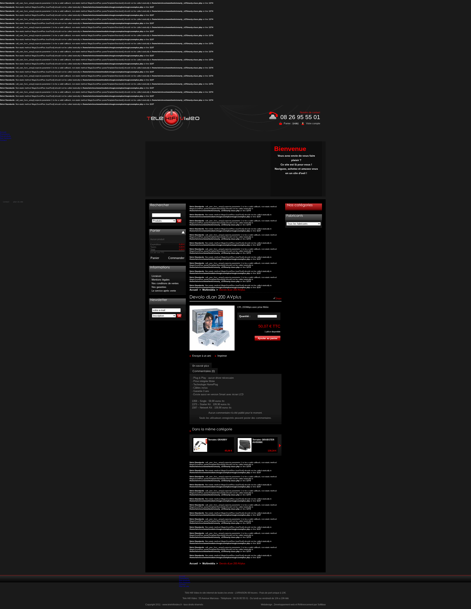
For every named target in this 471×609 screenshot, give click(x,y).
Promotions (5, 134)
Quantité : (244, 316)
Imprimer (222, 355)
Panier (154, 258)
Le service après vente (164, 290)
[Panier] (155, 230)
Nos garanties (159, 287)
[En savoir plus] (201, 366)
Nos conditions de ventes (165, 283)
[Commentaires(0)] (204, 371)
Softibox (322, 604)
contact (6, 202)
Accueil (3, 132)
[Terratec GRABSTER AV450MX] (277, 451)
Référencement (305, 604)
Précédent (280, 445)
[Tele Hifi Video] (174, 118)
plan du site (18, 202)
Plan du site (184, 586)
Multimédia (208, 289)
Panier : (288, 123)
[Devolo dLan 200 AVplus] (212, 350)
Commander (176, 258)
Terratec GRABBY (217, 439)
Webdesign (266, 604)
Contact (3, 140)
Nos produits (5, 136)
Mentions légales (161, 279)
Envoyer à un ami (201, 355)
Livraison (156, 276)
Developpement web (284, 604)
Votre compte (313, 123)
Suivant (191, 445)
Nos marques (5, 138)
